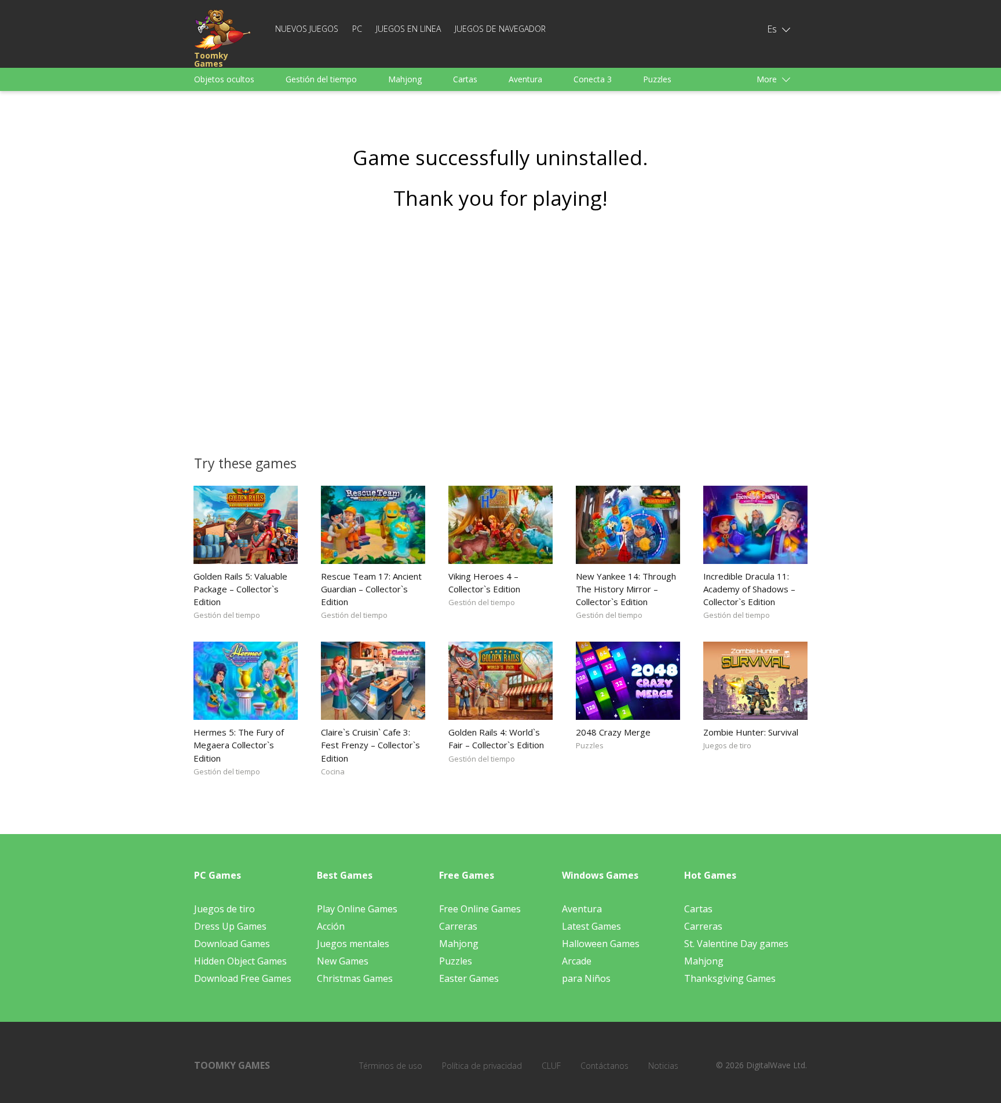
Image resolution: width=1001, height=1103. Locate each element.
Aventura (525, 79)
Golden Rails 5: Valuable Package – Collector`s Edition (240, 588)
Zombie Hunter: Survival (750, 732)
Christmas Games (355, 978)
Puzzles (657, 79)
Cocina (333, 771)
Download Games (232, 943)
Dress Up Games (230, 926)
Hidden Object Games (240, 961)
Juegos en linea (408, 28)
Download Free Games (242, 978)
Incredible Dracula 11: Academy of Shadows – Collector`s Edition (749, 588)
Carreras (458, 926)
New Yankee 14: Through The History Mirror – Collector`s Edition (626, 588)
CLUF (551, 1065)
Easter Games (469, 978)
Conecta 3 (592, 79)
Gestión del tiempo (321, 79)
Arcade (576, 961)
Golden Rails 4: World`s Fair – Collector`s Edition (496, 738)
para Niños (586, 978)
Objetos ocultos (224, 79)
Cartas (465, 79)
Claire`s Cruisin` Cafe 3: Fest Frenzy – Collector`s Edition (370, 744)
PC (357, 28)
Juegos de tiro (727, 745)
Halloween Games (601, 943)
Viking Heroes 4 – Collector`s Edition (484, 582)
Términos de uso (390, 1065)
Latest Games (591, 926)
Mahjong (405, 79)
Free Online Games (480, 908)
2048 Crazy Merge (613, 732)
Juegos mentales (353, 943)
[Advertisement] (500, 328)
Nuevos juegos (306, 28)
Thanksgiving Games (730, 978)
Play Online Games (357, 908)
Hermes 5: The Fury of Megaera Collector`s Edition (238, 744)
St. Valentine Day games (736, 943)
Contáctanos (604, 1065)
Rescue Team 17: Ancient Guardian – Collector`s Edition (371, 588)
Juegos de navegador (500, 28)
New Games (342, 961)
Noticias (663, 1065)
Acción (331, 926)
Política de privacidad (482, 1065)
